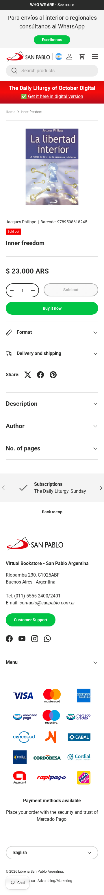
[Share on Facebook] (40, 374)
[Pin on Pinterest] (53, 374)
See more (65, 4)
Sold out (71, 289)
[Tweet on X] (27, 374)
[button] (82, 56)
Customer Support (30, 619)
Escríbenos (52, 39)
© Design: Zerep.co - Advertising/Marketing (39, 881)
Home (10, 112)
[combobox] (52, 71)
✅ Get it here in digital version (52, 96)
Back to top (52, 512)
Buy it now (52, 308)
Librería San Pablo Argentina (40, 871)
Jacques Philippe (21, 222)
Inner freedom (31, 112)
